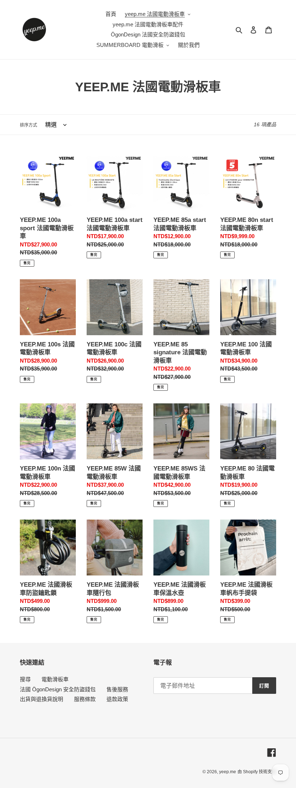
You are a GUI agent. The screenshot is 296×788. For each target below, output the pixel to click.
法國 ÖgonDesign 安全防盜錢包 (58, 689)
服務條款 (85, 699)
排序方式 (28, 125)
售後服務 (117, 689)
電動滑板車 (55, 679)
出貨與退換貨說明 (41, 699)
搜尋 (25, 679)
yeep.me (227, 771)
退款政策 (117, 699)
